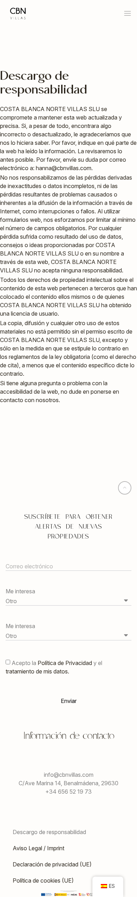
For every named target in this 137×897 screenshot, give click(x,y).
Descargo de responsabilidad (49, 831)
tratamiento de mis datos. (37, 671)
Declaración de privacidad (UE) (52, 864)
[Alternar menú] (127, 13)
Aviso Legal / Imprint (38, 848)
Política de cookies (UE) (43, 880)
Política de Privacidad (65, 662)
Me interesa (20, 591)
